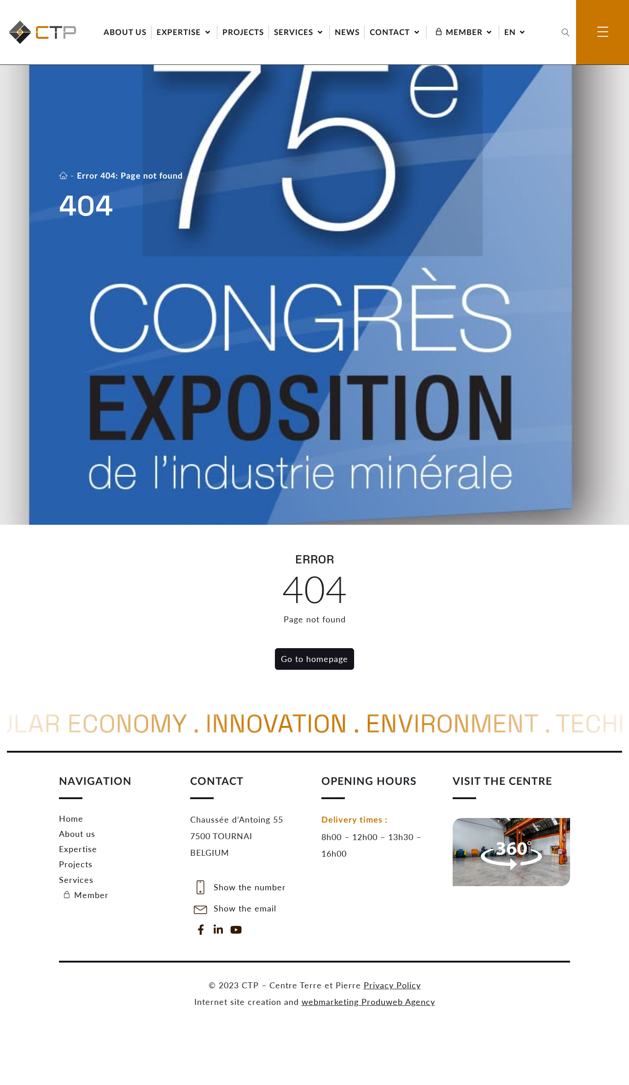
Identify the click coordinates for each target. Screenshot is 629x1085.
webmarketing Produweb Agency (368, 1002)
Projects (76, 864)
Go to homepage (314, 659)
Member (90, 895)
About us (77, 834)
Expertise (78, 849)
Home (71, 818)
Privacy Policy (392, 985)
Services (76, 880)
